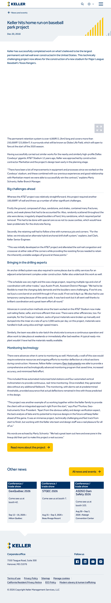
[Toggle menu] (101, 4)
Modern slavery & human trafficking (78, 582)
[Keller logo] (16, 4)
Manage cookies (61, 578)
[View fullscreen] (99, 128)
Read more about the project (28, 447)
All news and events (84, 471)
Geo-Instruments (71, 363)
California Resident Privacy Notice (24, 582)
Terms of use (14, 578)
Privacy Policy (31, 578)
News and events (19, 12)
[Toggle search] (82, 4)
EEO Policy (50, 582)
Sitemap (45, 578)
